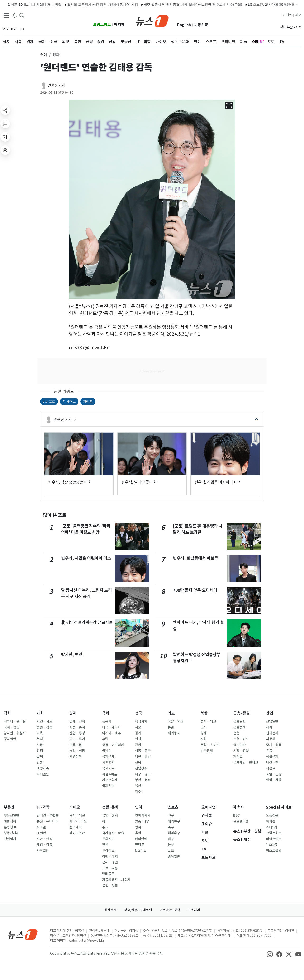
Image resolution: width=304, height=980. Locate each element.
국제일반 (108, 786)
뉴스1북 (271, 845)
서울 (138, 727)
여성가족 (43, 768)
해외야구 (174, 821)
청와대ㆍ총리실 (15, 721)
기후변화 (108, 762)
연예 (138, 807)
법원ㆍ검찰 (44, 727)
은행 (236, 733)
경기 (138, 733)
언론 (105, 845)
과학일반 (43, 850)
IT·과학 (43, 807)
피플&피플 (109, 774)
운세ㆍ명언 (110, 862)
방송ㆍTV (142, 821)
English (184, 24)
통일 (171, 727)
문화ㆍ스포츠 (209, 745)
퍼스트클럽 (273, 850)
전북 (138, 762)
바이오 (74, 807)
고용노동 (75, 745)
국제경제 (108, 757)
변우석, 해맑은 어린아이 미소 (86, 558)
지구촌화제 (110, 780)
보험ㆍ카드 (241, 739)
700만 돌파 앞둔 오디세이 (195, 590)
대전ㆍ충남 (143, 757)
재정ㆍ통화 (77, 727)
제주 (138, 791)
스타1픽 (271, 827)
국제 (105, 713)
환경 (40, 751)
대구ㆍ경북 (143, 774)
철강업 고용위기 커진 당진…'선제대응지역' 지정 (83, 4)
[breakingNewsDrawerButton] (14, 15)
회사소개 (110, 910)
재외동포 (174, 733)
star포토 (49, 401)
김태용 (88, 401)
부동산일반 (11, 815)
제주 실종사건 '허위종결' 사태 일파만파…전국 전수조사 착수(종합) (173, 4)
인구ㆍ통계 (77, 739)
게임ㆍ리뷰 (44, 845)
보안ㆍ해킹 (44, 839)
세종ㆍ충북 (143, 751)
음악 (138, 833)
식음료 (270, 768)
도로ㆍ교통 (110, 868)
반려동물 (108, 874)
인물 (40, 762)
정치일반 (10, 739)
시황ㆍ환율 (241, 751)
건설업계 (10, 839)
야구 (171, 815)
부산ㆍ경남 (143, 780)
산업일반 (272, 721)
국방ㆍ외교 (175, 721)
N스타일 (141, 850)
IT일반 (41, 833)
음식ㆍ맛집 (110, 886)
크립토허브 (102, 24)
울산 (138, 786)
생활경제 (272, 757)
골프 (171, 850)
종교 (105, 827)
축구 (171, 827)
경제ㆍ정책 (77, 721)
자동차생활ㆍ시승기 (116, 880)
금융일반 (239, 721)
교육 (40, 733)
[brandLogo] (152, 20)
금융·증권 (241, 713)
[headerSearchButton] (21, 15)
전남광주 (141, 768)
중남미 (106, 751)
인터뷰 (139, 845)
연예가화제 (142, 815)
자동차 (270, 739)
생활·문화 (110, 807)
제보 (298, 15)
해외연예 (141, 839)
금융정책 (239, 727)
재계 (269, 727)
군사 (203, 727)
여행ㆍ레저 (110, 856)
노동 (40, 745)
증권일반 (239, 745)
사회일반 (43, 774)
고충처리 (194, 910)
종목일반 (174, 856)
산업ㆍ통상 (77, 733)
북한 (204, 713)
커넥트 (287, 15)
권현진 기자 (56, 85)
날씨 (40, 757)
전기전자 (272, 733)
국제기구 (108, 768)
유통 (269, 751)
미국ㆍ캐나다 (111, 727)
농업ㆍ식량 (77, 751)
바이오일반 (77, 833)
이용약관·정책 (170, 910)
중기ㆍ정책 (274, 745)
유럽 (105, 739)
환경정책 (75, 757)
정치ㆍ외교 (208, 721)
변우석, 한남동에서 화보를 (195, 558)
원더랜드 (69, 401)
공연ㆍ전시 (110, 815)
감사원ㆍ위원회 (15, 733)
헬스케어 (75, 827)
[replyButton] (5, 123)
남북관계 (206, 751)
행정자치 (141, 721)
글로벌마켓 (241, 821)
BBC (236, 815)
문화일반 (108, 839)
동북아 (106, 721)
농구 (171, 845)
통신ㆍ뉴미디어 (47, 821)
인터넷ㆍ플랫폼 (47, 815)
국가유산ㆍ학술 (113, 833)
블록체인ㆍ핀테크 (245, 762)
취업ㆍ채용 (274, 780)
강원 (138, 745)
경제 (72, 713)
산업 (269, 713)
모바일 (41, 827)
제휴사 (238, 807)
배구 (171, 839)
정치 (7, 713)
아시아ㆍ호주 (111, 733)
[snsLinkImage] (270, 953)
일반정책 (10, 821)
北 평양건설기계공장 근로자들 (87, 622)
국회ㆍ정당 (11, 727)
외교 (171, 713)
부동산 (9, 807)
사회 (40, 713)
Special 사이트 (279, 807)
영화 (138, 827)
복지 (40, 739)
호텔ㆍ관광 (274, 774)
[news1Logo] (23, 934)
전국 (138, 713)
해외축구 (174, 833)
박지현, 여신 (71, 654)
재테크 (237, 757)
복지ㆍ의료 (77, 815)
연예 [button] (43, 54)
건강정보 (108, 850)
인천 (138, 739)
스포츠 (173, 807)
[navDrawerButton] (6, 15)
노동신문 (201, 24)
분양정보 (10, 827)
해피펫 (119, 24)
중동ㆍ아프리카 (113, 745)
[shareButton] (5, 110)
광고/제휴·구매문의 (138, 910)
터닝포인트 (273, 839)
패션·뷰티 (273, 762)
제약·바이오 (78, 821)
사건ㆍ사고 (44, 721)
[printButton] (5, 150)
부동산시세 (11, 833)
